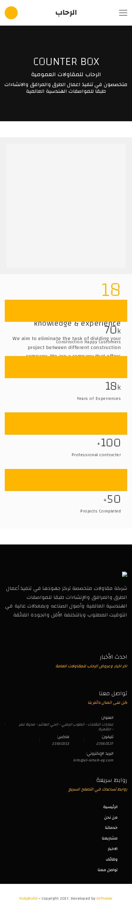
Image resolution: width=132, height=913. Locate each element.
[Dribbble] (97, 636)
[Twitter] (111, 636)
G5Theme (104, 898)
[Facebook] (124, 636)
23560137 (104, 743)
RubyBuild (29, 898)
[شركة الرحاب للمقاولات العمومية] (124, 574)
